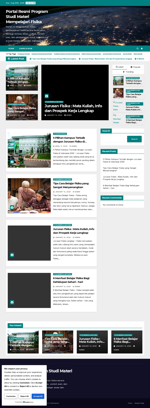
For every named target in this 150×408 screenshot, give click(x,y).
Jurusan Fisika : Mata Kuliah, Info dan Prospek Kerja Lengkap (133, 111)
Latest (120, 67)
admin (28, 85)
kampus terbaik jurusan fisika (42, 54)
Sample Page (25, 48)
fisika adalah (138, 54)
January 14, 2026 (18, 115)
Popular (137, 67)
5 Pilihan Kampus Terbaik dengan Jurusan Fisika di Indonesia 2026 (134, 84)
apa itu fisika (127, 54)
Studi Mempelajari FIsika (17, 104)
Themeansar (54, 403)
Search (106, 131)
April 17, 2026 (16, 85)
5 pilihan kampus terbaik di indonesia (67, 54)
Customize (10, 396)
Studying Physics (14, 74)
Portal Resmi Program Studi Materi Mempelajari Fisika (27, 16)
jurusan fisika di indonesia (112, 54)
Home (11, 48)
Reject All (25, 396)
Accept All (38, 396)
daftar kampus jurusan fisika (91, 54)
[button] (138, 48)
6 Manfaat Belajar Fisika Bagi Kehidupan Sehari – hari (134, 123)
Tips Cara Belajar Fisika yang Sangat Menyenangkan (22, 111)
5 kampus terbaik (24, 54)
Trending (129, 72)
